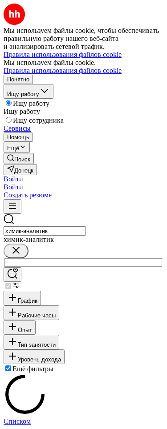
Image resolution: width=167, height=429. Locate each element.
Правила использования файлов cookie (63, 70)
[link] (19, 158)
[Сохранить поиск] (12, 274)
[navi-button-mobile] (12, 206)
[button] (13, 179)
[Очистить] (16, 251)
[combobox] (45, 231)
